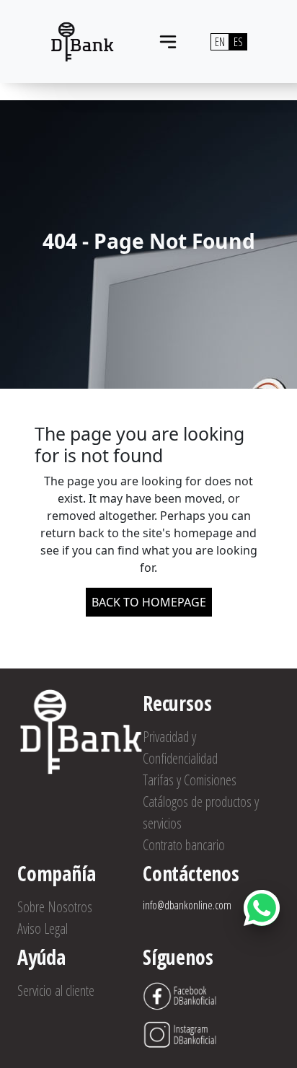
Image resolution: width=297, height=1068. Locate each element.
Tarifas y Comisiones (189, 780)
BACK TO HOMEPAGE (149, 602)
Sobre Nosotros (54, 907)
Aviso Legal (42, 928)
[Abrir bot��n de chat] (262, 908)
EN (220, 42)
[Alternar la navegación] (167, 42)
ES (238, 42)
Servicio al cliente (55, 990)
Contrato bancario (184, 845)
